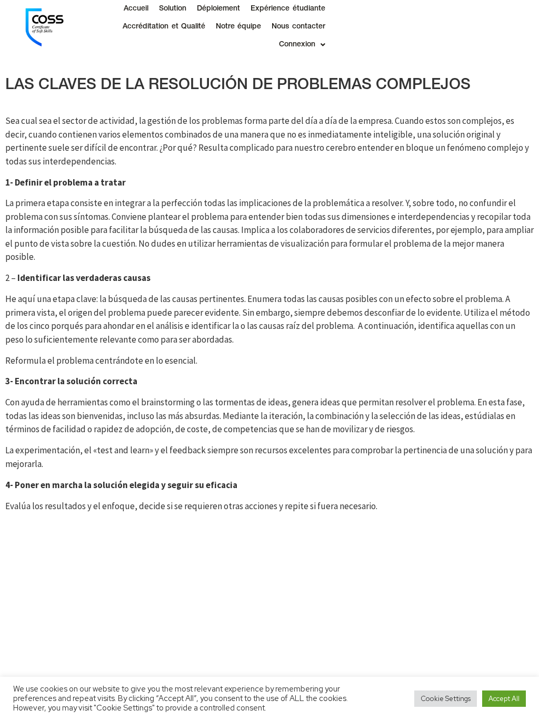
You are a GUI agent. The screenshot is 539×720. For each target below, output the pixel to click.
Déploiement (218, 9)
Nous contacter (298, 27)
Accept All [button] (504, 698)
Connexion (297, 44)
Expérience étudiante (288, 9)
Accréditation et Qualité (164, 27)
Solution (172, 9)
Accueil (136, 9)
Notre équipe (238, 27)
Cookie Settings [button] (446, 698)
